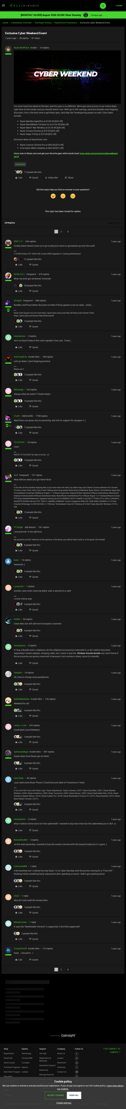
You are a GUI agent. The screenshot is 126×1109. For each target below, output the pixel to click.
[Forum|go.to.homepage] (24, 6)
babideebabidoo (22, 698)
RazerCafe (8, 1058)
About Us (61, 1053)
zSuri (16, 895)
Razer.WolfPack (21, 47)
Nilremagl (18, 389)
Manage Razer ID (46, 1074)
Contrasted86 (20, 866)
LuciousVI (19, 586)
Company (61, 1049)
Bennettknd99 (20, 839)
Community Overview (21, 22)
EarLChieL (19, 778)
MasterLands (20, 922)
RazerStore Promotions (66, 22)
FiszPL (17, 415)
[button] (3, 6)
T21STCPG (19, 442)
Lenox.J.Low (20, 725)
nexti (16, 559)
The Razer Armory (43, 22)
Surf (16, 475)
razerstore (20, 164)
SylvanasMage (21, 751)
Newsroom (61, 1062)
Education (8, 1076)
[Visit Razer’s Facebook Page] (77, 1054)
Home (5, 22)
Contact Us (61, 1072)
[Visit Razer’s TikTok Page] (77, 1076)
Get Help (42, 1053)
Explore (25, 1049)
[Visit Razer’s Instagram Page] (77, 1058)
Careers (60, 1058)
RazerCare (43, 1070)
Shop (6, 1049)
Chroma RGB (27, 1058)
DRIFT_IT (18, 241)
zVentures (61, 1067)
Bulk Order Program (12, 1072)
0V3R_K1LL (19, 274)
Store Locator (9, 1062)
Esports (25, 1067)
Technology (26, 1053)
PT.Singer (18, 527)
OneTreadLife (20, 356)
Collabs (25, 1072)
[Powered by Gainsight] (63, 1036)
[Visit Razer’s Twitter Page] (77, 1067)
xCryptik (18, 300)
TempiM (18, 672)
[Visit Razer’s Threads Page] (77, 1063)
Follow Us (79, 1049)
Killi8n (17, 619)
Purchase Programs (12, 1067)
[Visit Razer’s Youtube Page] (77, 1072)
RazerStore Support (47, 1065)
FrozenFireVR (20, 948)
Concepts (26, 1062)
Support (42, 1049)
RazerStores (9, 1053)
